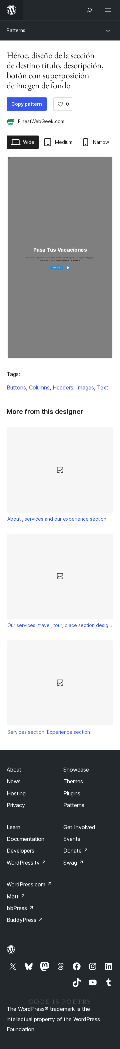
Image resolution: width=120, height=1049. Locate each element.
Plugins (71, 793)
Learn (13, 827)
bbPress (20, 908)
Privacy (16, 805)
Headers (63, 387)
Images (85, 387)
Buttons (16, 387)
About (14, 769)
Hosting (16, 793)
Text (102, 387)
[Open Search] (89, 10)
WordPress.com (29, 884)
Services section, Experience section (48, 732)
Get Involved (79, 827)
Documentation (25, 839)
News (14, 781)
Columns (39, 387)
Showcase (76, 769)
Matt (16, 896)
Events (71, 839)
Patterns (16, 30)
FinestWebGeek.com (41, 121)
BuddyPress (25, 919)
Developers (20, 850)
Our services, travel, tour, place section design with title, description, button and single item (60, 625)
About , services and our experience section (56, 519)
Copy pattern (26, 104)
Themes (73, 781)
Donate (75, 850)
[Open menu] (109, 10)
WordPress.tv (26, 862)
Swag (73, 862)
